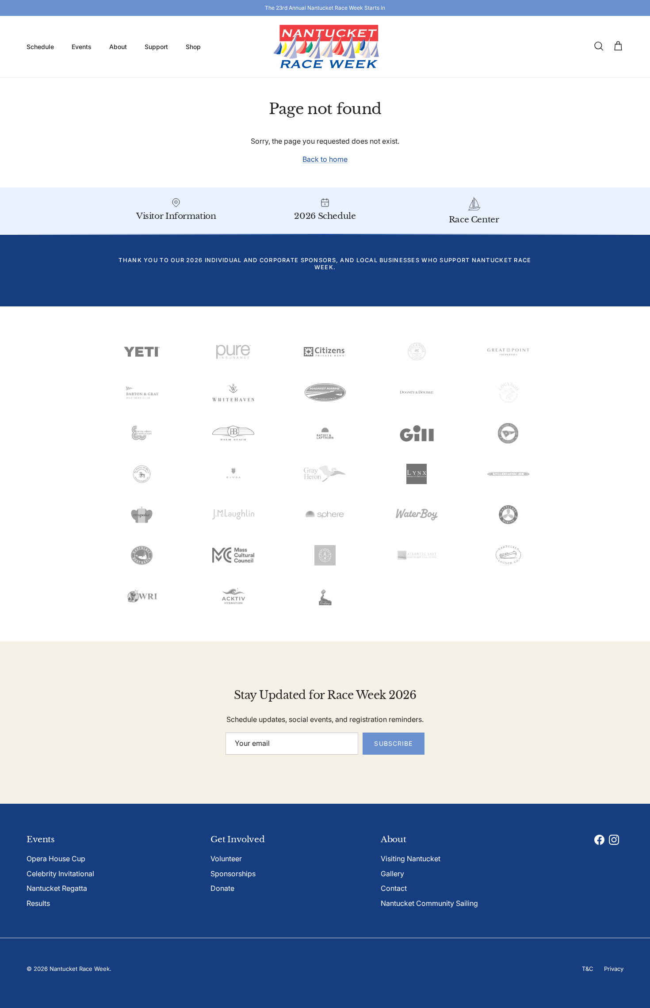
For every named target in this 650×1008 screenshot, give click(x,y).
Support (156, 46)
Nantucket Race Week (80, 968)
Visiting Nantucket (410, 858)
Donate (222, 888)
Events (82, 46)
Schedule (40, 46)
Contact (394, 888)
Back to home (325, 159)
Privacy (613, 968)
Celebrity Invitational (60, 873)
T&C (587, 968)
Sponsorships (233, 873)
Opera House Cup (56, 858)
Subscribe (393, 743)
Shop (193, 46)
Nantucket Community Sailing (429, 903)
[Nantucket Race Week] (325, 47)
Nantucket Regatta (57, 888)
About (118, 46)
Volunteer (226, 858)
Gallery (392, 873)
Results (38, 903)
